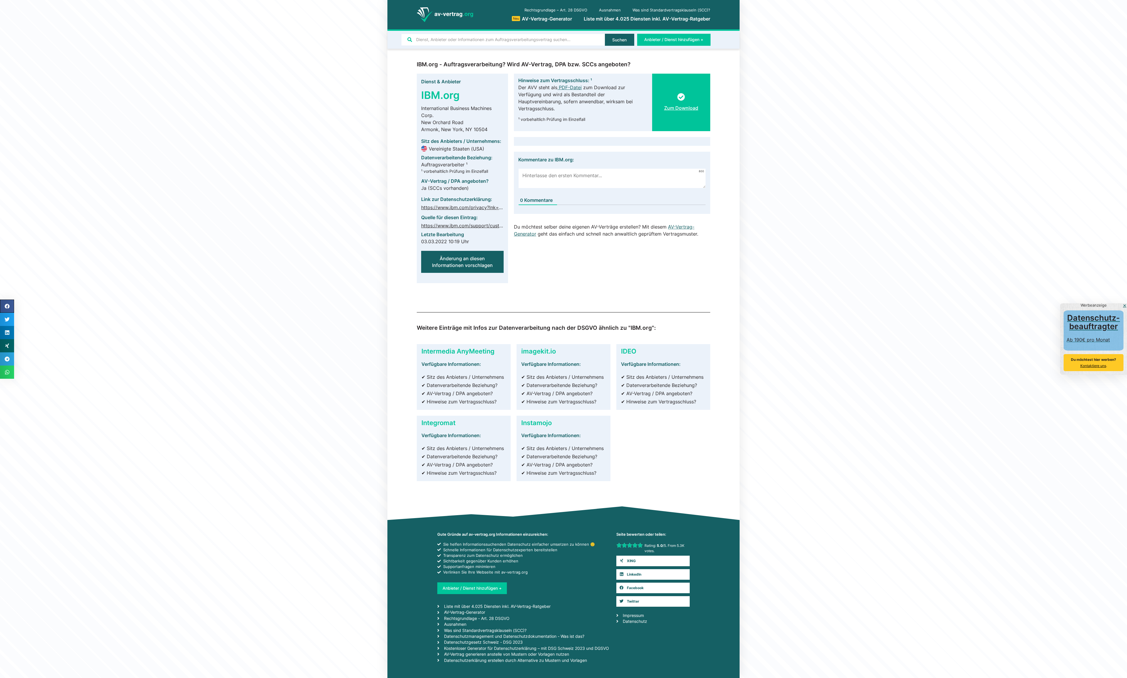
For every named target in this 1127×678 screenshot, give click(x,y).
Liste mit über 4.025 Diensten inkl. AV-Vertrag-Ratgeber (647, 19)
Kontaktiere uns (1093, 365)
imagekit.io (538, 351)
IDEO (628, 351)
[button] (653, 561)
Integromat (438, 423)
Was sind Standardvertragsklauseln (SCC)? (671, 10)
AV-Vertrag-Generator (542, 19)
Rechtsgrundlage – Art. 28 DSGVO (555, 10)
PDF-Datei (569, 87)
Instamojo (536, 423)
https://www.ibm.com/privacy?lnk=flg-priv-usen (474, 207)
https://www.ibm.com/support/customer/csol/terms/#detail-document (499, 226)
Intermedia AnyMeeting (458, 351)
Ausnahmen (610, 10)
